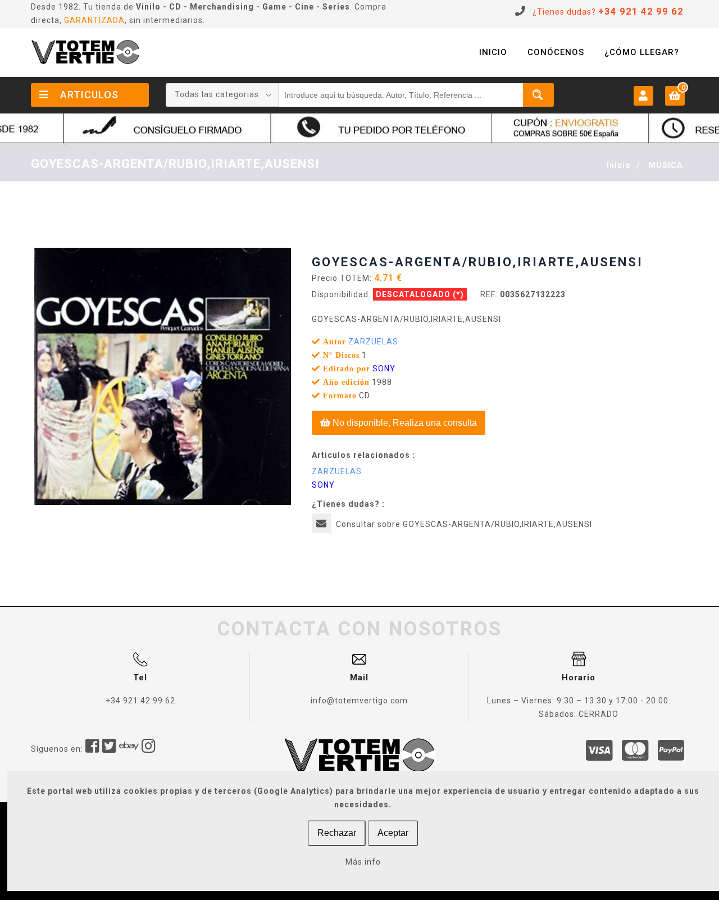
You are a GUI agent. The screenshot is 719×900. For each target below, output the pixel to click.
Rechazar (336, 833)
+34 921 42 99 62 (140, 700)
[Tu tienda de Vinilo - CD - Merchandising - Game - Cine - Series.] (85, 52)
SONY (383, 368)
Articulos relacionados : (363, 455)
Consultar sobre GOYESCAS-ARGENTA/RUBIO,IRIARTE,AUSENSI (464, 524)
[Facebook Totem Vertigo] (92, 748)
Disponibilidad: (341, 294)
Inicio (619, 165)
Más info (363, 861)
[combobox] (222, 95)
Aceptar (392, 833)
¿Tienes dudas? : (348, 503)
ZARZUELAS (373, 341)
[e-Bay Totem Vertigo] (129, 748)
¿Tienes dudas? (608, 11)
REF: (489, 294)
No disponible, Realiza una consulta (403, 423)
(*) (458, 294)
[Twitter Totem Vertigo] (109, 748)
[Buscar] (538, 95)
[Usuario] (643, 95)
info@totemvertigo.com (359, 700)
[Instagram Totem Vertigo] (149, 748)
